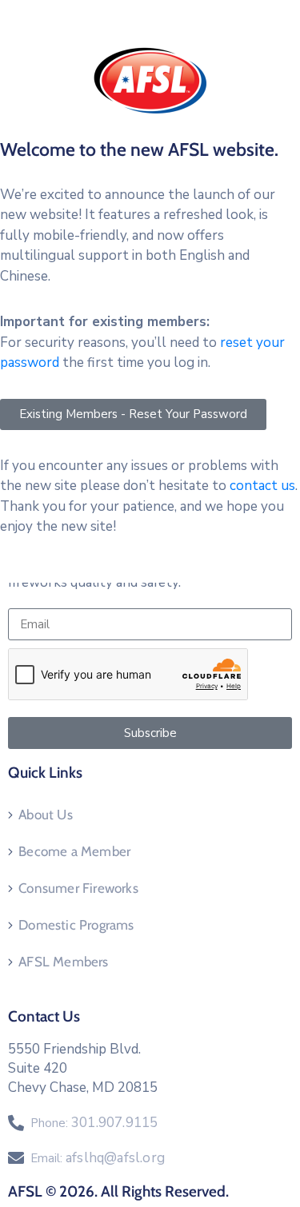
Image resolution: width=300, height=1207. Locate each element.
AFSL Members (63, 962)
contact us (262, 485)
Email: (97, 1158)
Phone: (94, 1123)
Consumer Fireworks (78, 888)
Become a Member (74, 851)
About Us (45, 815)
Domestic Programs (76, 925)
